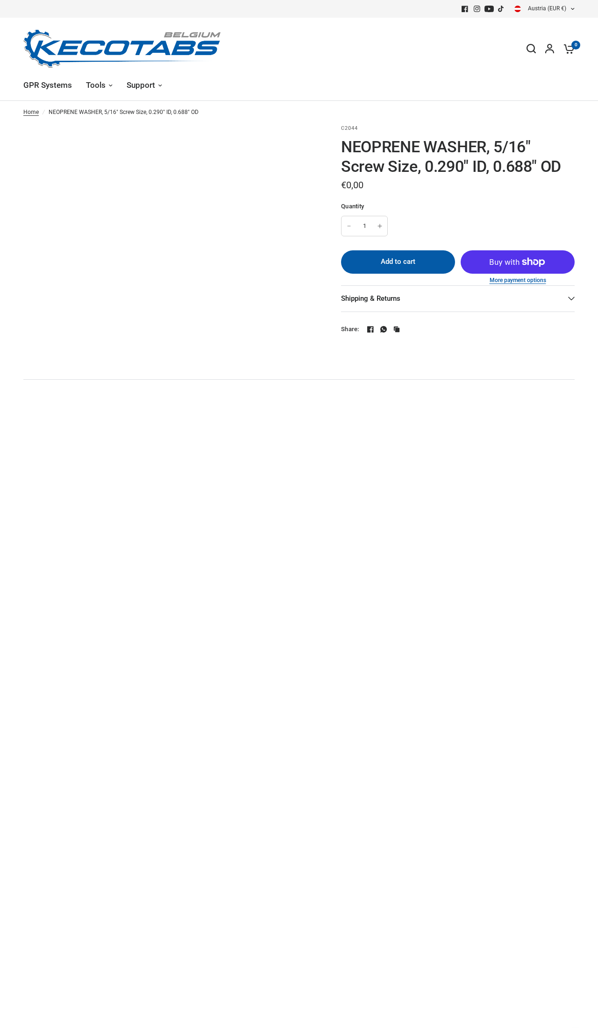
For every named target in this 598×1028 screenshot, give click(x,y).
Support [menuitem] (141, 85)
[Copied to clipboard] (396, 329)
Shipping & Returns (370, 298)
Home (31, 112)
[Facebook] (465, 9)
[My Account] (550, 48)
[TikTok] (501, 9)
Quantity (352, 206)
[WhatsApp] (383, 329)
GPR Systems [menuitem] (47, 85)
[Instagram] (477, 9)
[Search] (531, 48)
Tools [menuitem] (96, 85)
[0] (567, 48)
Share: (350, 329)
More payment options (518, 280)
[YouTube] (489, 9)
